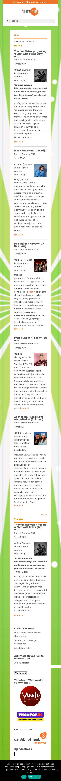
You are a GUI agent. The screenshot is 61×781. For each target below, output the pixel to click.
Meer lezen (34, 777)
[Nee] (57, 770)
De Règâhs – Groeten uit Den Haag (29, 245)
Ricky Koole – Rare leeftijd (30, 150)
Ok (24, 777)
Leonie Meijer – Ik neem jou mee (30, 339)
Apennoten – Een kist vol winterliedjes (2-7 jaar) (29, 418)
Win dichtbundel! (22, 648)
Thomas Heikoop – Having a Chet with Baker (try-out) (30, 54)
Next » (44, 514)
